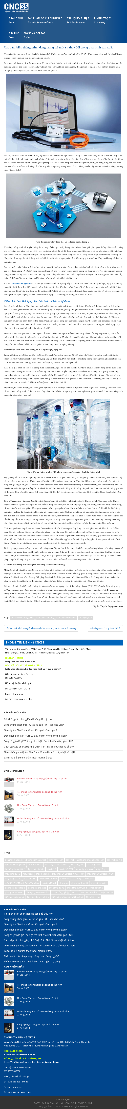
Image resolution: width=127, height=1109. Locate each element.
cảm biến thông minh (66, 617)
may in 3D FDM (66, 869)
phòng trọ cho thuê (37, 887)
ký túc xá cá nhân (36, 869)
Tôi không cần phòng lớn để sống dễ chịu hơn (28, 719)
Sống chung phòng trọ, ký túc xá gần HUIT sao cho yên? (34, 724)
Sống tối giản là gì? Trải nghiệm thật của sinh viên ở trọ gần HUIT (38, 741)
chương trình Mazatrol (35, 860)
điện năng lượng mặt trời (38, 897)
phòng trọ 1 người (79, 883)
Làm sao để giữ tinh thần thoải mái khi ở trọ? (28, 757)
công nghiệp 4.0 (114, 860)
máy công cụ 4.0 (12, 873)
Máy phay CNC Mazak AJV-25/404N (68, 873)
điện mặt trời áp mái (14, 897)
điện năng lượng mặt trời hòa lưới (67, 897)
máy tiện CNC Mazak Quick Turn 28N (22, 883)
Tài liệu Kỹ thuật (78, 20)
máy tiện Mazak (49, 883)
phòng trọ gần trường (77, 887)
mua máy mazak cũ (84, 869)
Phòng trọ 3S (102, 20)
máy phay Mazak (13, 878)
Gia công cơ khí (94, 864)
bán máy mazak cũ (13, 860)
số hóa (75, 892)
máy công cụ (102, 869)
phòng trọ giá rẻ (56, 887)
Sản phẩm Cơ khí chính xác (45, 20)
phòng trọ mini (96, 887)
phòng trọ (63, 883)
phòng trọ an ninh (99, 883)
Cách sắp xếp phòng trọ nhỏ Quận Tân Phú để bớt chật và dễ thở (39, 746)
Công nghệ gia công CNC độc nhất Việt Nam (38, 831)
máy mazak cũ (42, 873)
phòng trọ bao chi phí (15, 887)
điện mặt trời (107, 892)
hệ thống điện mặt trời (15, 869)
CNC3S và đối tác (34, 35)
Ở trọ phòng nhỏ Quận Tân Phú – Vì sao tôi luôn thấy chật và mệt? (39, 752)
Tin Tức (14, 35)
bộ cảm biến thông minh (22, 617)
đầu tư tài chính (93, 897)
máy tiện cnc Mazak (48, 878)
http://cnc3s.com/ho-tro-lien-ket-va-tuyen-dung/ (33, 668)
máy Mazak (28, 873)
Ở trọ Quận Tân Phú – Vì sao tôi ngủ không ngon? (30, 730)
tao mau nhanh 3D (90, 892)
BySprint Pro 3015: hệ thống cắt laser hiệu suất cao (42, 778)
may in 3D (51, 869)
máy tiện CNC (29, 878)
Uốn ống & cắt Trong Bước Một (104, 628)
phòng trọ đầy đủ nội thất (37, 892)
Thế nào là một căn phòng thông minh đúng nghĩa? (31, 956)
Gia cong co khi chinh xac (56, 864)
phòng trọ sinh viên (14, 892)
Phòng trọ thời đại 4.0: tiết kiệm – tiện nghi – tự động (32, 961)
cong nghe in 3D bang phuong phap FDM (85, 860)
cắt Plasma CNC (35, 864)
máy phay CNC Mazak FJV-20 (100, 873)
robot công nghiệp (60, 892)
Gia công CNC (77, 864)
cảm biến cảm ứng (45, 617)
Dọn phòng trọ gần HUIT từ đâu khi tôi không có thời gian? (35, 735)
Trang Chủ (16, 20)
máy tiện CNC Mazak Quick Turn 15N (77, 878)
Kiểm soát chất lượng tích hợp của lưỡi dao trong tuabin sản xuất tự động (42, 628)
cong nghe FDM (56, 860)
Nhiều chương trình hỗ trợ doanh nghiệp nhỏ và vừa (43, 818)
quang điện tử (85, 617)
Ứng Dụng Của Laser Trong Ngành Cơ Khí (37, 805)
